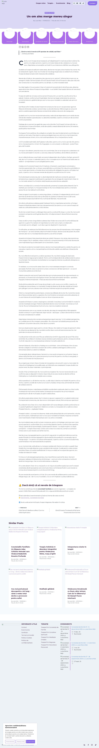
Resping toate (21, 741)
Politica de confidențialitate (26, 642)
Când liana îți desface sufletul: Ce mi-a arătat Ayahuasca (31, 510)
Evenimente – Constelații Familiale (32, 497)
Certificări (24, 632)
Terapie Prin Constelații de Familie (50, 628)
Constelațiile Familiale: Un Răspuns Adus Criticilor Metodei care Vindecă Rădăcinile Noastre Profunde (20, 551)
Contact (92, 3)
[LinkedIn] (23, 47)
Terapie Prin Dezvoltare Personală (49, 646)
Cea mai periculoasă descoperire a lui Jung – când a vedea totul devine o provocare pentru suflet (20, 593)
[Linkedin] (80, 3)
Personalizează (10, 741)
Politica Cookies (26, 638)
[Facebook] (77, 3)
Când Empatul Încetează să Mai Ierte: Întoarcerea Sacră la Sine (67, 510)
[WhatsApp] (25, 47)
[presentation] (21, 535)
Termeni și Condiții (27, 635)
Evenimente (60, 3)
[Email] (28, 47)
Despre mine (41, 3)
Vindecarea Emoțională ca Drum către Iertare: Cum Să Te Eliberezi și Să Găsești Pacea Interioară (77, 593)
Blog (68, 3)
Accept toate (30, 741)
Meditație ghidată (46, 589)
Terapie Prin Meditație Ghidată (48, 638)
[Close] (35, 724)
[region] (20, 734)
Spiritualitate (49, 12)
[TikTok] (83, 3)
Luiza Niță (38, 20)
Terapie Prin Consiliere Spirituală (48, 633)
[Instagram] (74, 3)
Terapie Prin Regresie (48, 642)
